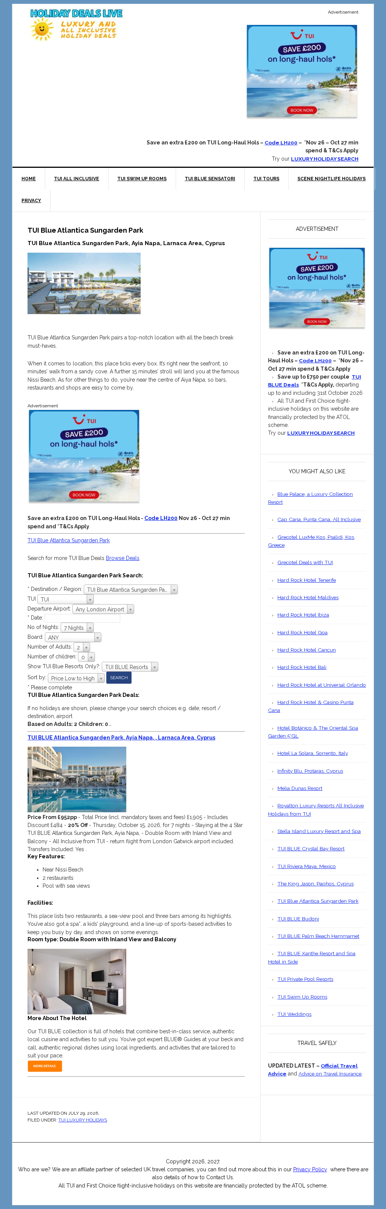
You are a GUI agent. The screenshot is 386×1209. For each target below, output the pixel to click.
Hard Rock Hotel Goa (302, 632)
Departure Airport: (50, 609)
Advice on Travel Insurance (330, 1074)
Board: (36, 637)
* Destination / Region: (56, 589)
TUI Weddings (294, 1014)
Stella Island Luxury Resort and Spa (319, 831)
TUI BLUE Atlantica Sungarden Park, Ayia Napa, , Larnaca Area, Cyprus (121, 738)
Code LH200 (281, 143)
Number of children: (53, 657)
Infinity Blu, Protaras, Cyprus (310, 771)
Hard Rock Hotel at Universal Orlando (321, 685)
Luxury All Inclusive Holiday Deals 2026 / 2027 (77, 25)
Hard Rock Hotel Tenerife (306, 580)
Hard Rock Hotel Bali (301, 667)
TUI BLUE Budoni (298, 919)
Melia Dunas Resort (299, 788)
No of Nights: (44, 627)
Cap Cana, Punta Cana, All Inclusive (319, 519)
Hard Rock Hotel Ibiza (303, 615)
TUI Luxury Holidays (82, 1120)
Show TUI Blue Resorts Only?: (65, 666)
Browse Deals (122, 558)
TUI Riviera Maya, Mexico (306, 866)
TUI (32, 599)
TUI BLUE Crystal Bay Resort (311, 848)
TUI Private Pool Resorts (305, 979)
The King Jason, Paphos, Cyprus (315, 884)
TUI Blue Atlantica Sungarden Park (69, 540)
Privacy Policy (310, 1169)
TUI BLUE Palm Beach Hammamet (318, 936)
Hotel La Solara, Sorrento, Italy (312, 753)
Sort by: (38, 677)
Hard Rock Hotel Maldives (308, 597)
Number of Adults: (50, 647)
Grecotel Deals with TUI (305, 562)
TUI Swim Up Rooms (302, 997)
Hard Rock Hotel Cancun (306, 650)
